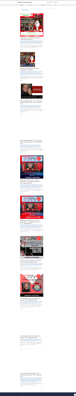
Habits (29, 379)
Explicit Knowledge (25, 339)
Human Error (25, 185)
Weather (31, 265)
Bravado (38, 105)
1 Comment (21, 263)
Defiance (36, 145)
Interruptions (26, 72)
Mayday (27, 302)
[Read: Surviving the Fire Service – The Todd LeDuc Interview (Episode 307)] (31, 247)
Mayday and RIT (29, 302)
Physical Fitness (30, 264)
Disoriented (38, 225)
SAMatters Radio (32, 42)
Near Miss (23, 186)
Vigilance (32, 43)
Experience (21, 185)
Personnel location (33, 186)
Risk (24, 42)
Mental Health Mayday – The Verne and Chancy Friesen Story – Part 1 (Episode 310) (31, 142)
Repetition (23, 42)
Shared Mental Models (30, 227)
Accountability (25, 40)
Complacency (36, 263)
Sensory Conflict (40, 73)
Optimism (24, 264)
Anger (28, 105)
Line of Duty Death (30, 72)
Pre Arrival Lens (37, 186)
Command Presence (35, 378)
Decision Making (27, 41)
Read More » (21, 80)
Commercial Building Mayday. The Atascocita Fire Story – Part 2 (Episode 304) (31, 375)
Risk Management (27, 73)
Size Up (21, 43)
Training (32, 381)
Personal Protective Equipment (27, 186)
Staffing (23, 43)
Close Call (35, 40)
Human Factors (28, 185)
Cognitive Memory (38, 40)
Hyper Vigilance (35, 41)
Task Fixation (27, 43)
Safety (30, 42)
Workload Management (35, 43)
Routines (24, 303)
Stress (24, 43)
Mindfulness (37, 72)
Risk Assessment (27, 42)
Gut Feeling (27, 379)
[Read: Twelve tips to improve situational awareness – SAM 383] (27, 59)
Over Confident (26, 264)
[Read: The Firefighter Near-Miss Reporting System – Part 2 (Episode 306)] (31, 285)
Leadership (33, 106)
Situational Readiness (31, 147)
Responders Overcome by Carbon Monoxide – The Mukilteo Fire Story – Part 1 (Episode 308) (30, 222)
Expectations (21, 106)
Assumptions (33, 105)
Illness (28, 106)
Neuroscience (35, 302)
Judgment (31, 106)
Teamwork (30, 43)
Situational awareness (27, 74)
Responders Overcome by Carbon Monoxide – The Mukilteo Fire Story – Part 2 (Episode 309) (30, 181)
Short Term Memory (41, 42)
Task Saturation (38, 74)
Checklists (21, 378)
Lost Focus (35, 106)
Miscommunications (39, 185)
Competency (21, 225)
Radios (21, 42)
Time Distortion (29, 381)
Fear (23, 106)
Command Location (31, 378)
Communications (24, 41)
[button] (58, 2)
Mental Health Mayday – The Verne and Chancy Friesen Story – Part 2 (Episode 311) (31, 102)
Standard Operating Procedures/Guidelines (26, 187)
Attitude (28, 40)
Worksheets (39, 43)
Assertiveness (30, 105)
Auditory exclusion (31, 40)
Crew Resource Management (28, 225)
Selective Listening (36, 42)
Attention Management (32, 184)
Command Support (40, 378)
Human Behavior (31, 41)
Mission (25, 380)
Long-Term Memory (34, 72)
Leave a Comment (22, 40)
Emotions (39, 145)
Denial (37, 145)
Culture (30, 145)
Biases (31, 263)
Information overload (39, 41)
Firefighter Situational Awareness (30, 339)
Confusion (24, 225)
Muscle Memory (28, 380)
